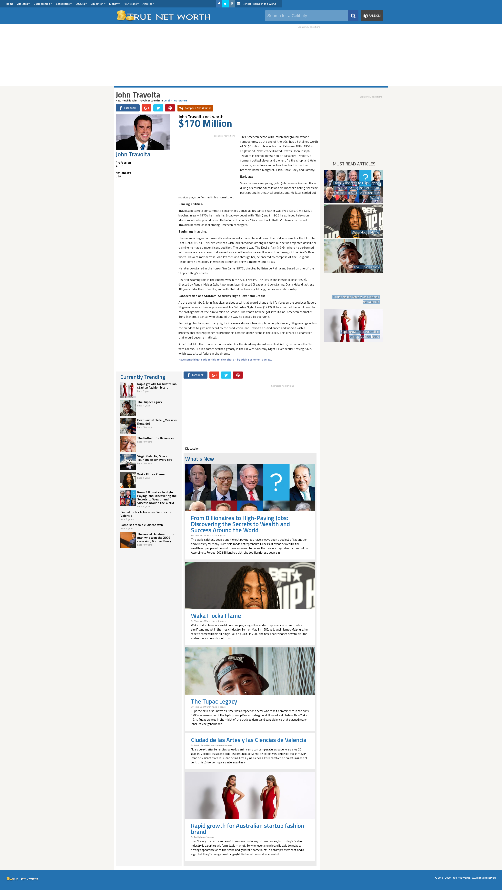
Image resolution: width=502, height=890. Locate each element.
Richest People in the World (258, 3)
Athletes (22, 3)
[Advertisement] (251, 57)
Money (113, 3)
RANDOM (374, 15)
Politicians (130, 3)
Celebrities (63, 3)
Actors (183, 100)
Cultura (80, 3)
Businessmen (42, 3)
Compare (198, 108)
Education (97, 3)
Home (9, 3)
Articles (148, 3)
